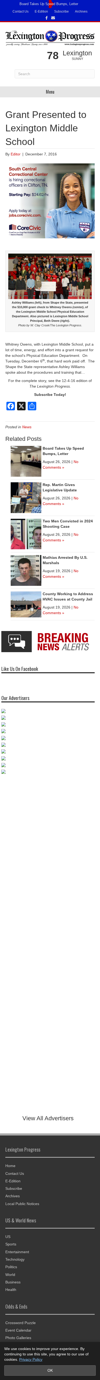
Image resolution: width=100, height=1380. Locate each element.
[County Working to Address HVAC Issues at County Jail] (26, 604)
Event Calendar (18, 1330)
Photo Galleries (18, 1338)
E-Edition (41, 11)
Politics (11, 1267)
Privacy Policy (30, 1359)
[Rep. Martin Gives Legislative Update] (26, 497)
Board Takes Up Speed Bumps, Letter (48, 4)
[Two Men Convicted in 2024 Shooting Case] (26, 534)
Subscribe (61, 11)
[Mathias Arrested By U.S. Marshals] (26, 570)
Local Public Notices (22, 1204)
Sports (10, 1244)
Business (13, 1282)
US (7, 1236)
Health (10, 1289)
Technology (15, 1259)
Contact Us (21, 11)
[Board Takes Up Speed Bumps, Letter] (26, 461)
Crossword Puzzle (20, 1323)
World (10, 1274)
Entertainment (17, 1252)
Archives (81, 11)
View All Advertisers (48, 1118)
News (26, 427)
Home (10, 1166)
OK (50, 1370)
